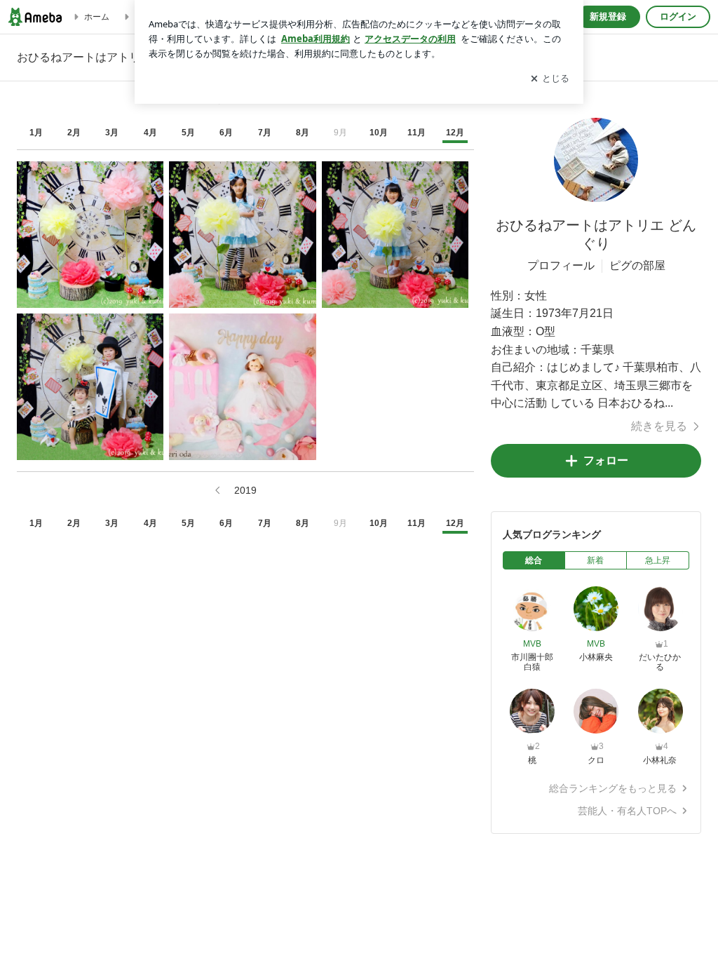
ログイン (678, 16)
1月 (36, 132)
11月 (416, 132)
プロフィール (561, 265)
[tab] (534, 560)
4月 (150, 132)
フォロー (605, 460)
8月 (302, 132)
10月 (379, 132)
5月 (188, 132)
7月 (264, 132)
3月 (111, 132)
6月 (226, 132)
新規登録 (608, 16)
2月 (74, 132)
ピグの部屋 (637, 265)
